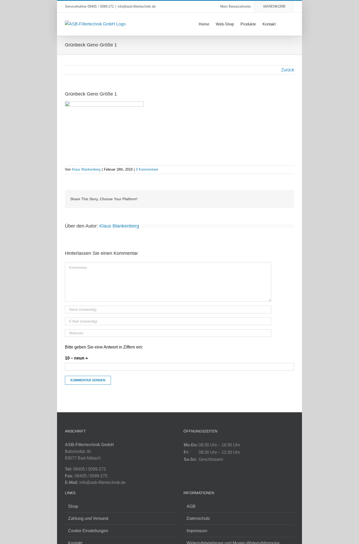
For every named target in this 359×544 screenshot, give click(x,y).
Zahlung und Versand (88, 518)
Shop (73, 506)
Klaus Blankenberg (86, 169)
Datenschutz (198, 518)
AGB (191, 506)
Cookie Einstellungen (88, 531)
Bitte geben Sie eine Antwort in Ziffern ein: (104, 347)
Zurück (287, 70)
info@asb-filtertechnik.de (137, 6)
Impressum (197, 531)
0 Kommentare (147, 169)
